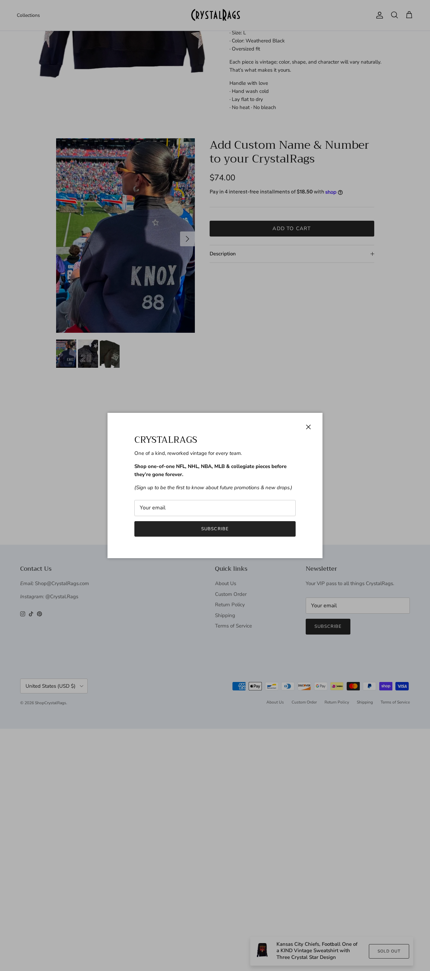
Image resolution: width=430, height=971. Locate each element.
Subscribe (214, 529)
